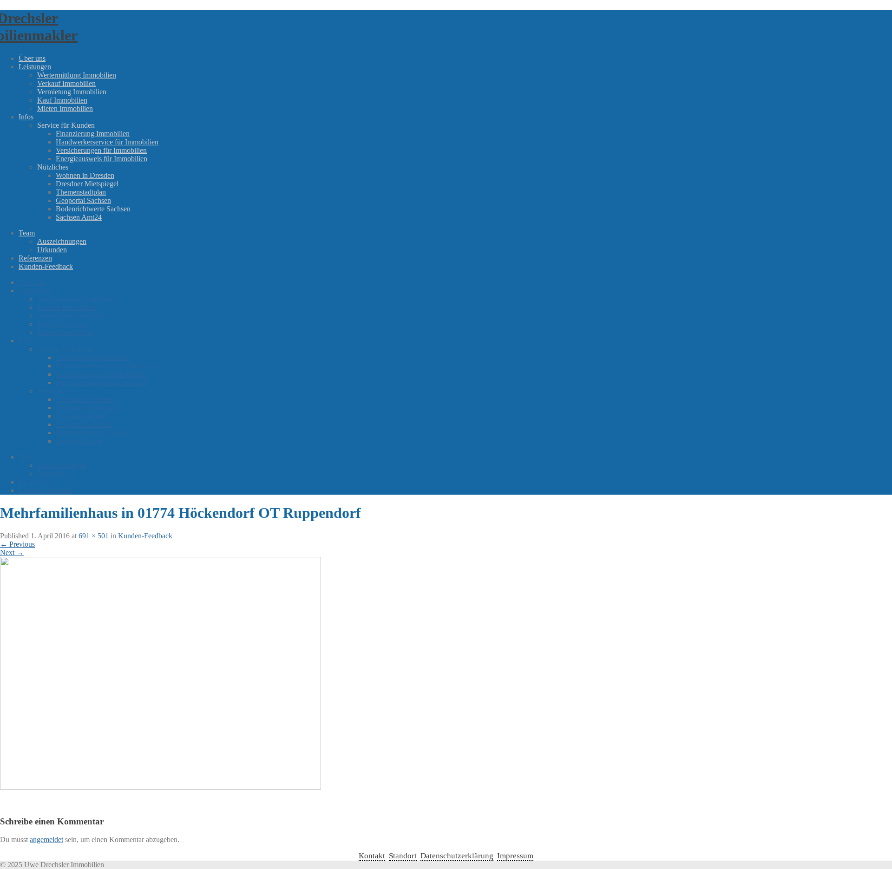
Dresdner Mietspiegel (87, 184)
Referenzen (35, 258)
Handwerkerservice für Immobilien (107, 142)
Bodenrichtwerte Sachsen (93, 209)
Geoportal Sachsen (83, 200)
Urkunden (52, 250)
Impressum (515, 855)
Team (27, 233)
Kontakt (372, 855)
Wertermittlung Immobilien (76, 75)
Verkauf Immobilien (66, 83)
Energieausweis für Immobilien (101, 159)
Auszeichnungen (61, 241)
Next (12, 552)
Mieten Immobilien (65, 108)
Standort (403, 855)
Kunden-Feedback (46, 266)
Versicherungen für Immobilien (101, 150)
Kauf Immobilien (62, 100)
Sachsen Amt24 (79, 217)
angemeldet (46, 839)
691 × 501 (94, 536)
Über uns (32, 58)
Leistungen (35, 67)
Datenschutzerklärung (456, 855)
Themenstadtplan (81, 192)
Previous (17, 544)
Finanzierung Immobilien (93, 133)
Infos (26, 117)
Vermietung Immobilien (71, 92)
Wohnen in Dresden (85, 175)
